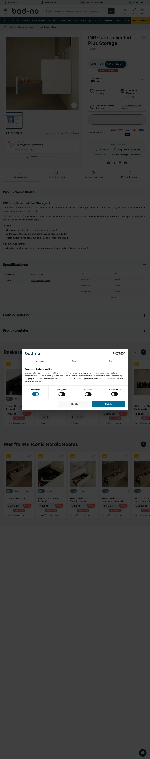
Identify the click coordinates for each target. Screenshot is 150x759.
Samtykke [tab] (40, 361)
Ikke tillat (74, 404)
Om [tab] (110, 361)
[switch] (61, 394)
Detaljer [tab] (75, 361)
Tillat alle (108, 404)
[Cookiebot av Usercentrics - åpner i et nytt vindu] (115, 353)
